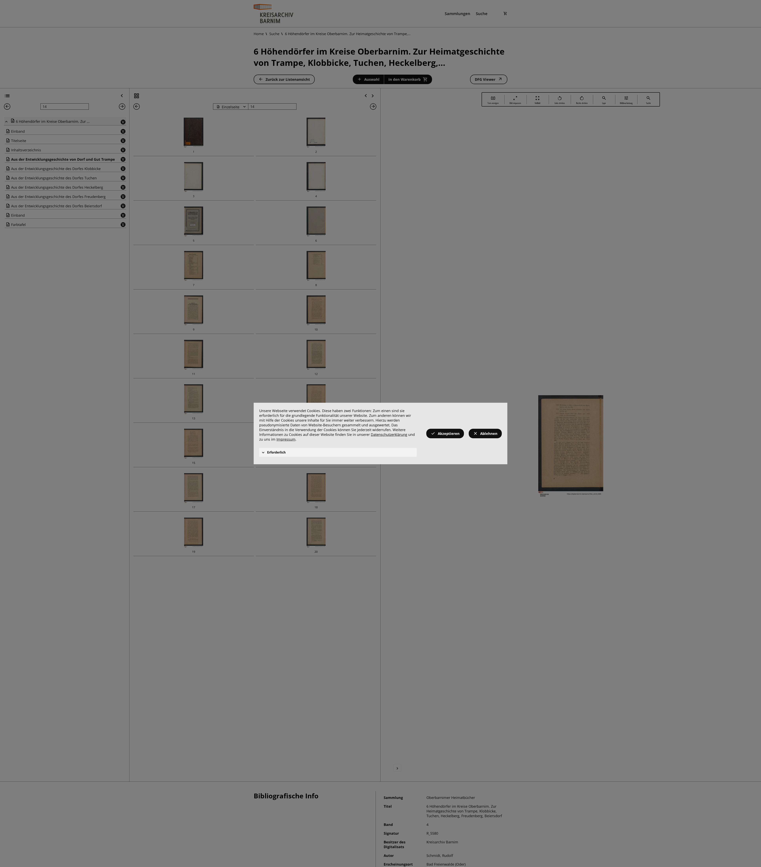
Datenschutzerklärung (389, 434)
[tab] (338, 452)
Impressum (285, 439)
